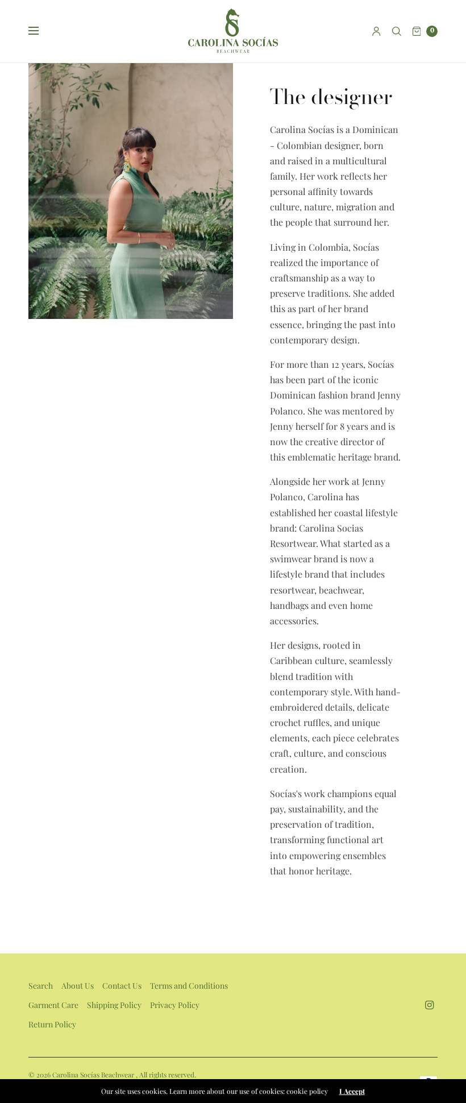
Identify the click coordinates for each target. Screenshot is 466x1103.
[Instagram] (430, 1005)
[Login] (376, 31)
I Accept (352, 1091)
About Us (77, 985)
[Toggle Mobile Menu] (40, 31)
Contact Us (122, 985)
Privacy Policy (174, 1005)
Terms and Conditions (189, 985)
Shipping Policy (114, 1005)
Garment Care (53, 1005)
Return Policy (52, 1024)
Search (40, 985)
